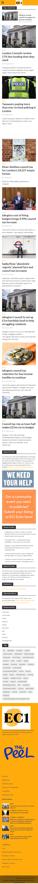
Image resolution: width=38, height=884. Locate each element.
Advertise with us (7, 784)
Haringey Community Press (17, 880)
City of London (7, 654)
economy (14, 664)
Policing (20, 688)
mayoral (12, 681)
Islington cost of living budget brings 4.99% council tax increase (19, 219)
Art (4, 650)
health (5, 675)
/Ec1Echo (12, 856)
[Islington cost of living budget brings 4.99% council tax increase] (19, 198)
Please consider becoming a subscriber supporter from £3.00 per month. (17, 468)
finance (28, 671)
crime (12, 661)
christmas (19, 650)
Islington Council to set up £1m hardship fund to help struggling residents (18, 321)
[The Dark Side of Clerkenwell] (5, 813)
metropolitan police (9, 685)
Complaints (6, 791)
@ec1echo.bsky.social (15, 859)
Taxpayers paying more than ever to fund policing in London (19, 107)
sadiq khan (6, 692)
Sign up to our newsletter (10, 787)
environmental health (10, 671)
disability (6, 664)
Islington (5, 678)
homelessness (20, 675)
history (12, 675)
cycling (26, 661)
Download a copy (7, 795)
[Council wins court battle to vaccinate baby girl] (5, 806)
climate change (29, 654)
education (22, 664)
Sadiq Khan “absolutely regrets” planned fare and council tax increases (17, 267)
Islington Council (16, 678)
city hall (27, 650)
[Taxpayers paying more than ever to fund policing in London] (19, 87)
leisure (26, 678)
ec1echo (12, 863)
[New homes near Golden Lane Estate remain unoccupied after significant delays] (5, 828)
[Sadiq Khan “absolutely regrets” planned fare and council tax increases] (19, 247)
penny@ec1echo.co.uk (13, 852)
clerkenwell (18, 654)
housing (30, 675)
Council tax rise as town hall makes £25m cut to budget (18, 425)
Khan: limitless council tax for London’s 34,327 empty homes (18, 170)
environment (17, 668)
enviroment (6, 668)
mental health (22, 681)
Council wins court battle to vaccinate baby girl (22, 807)
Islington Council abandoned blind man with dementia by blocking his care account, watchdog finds (19, 548)
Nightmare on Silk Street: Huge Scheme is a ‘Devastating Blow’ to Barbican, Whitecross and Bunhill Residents (22, 821)
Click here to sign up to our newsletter (14, 589)
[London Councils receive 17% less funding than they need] (19, 36)
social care (23, 692)
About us (5, 776)
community (6, 657)
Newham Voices (20, 883)
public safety (29, 688)
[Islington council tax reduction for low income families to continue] (19, 354)
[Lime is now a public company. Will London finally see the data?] (5, 837)
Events (20, 810)
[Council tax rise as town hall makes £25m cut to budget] (19, 407)
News (20, 13)
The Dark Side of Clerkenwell (19, 812)
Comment (13, 817)
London (5, 681)
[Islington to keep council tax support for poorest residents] (10, 16)
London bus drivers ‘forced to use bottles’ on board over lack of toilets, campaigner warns (19, 560)
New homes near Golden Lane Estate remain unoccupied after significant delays (21, 829)
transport (6, 695)
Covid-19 (6, 661)
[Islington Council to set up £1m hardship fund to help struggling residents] (19, 300)
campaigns (10, 650)
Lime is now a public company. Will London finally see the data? (20, 837)
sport (30, 692)
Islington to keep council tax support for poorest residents (27, 17)
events (21, 671)
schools (14, 692)
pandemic (26, 685)
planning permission (9, 688)
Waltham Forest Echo (22, 878)
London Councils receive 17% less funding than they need (18, 56)
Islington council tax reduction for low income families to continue (17, 374)
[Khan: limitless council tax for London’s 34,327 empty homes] (19, 150)
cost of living (16, 657)
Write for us (6, 780)
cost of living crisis (27, 657)
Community (14, 810)
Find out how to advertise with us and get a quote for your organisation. (18, 602)
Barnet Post (30, 880)
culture (19, 661)
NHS (19, 685)
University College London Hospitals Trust (16, 699)
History (25, 810)
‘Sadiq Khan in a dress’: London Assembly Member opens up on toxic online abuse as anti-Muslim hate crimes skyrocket (20, 534)
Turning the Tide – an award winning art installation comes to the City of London (17, 541)
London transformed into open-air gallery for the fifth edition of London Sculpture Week (19, 555)
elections (31, 664)
